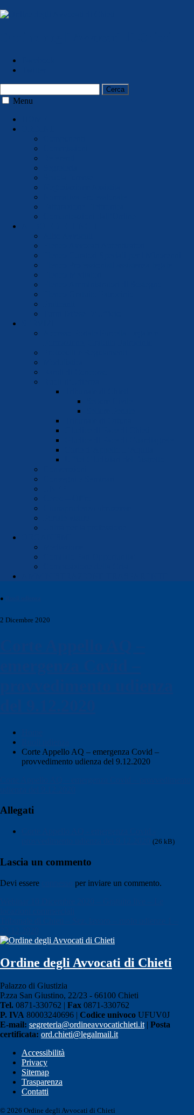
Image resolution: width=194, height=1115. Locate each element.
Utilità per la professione (84, 527)
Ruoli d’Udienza (71, 381)
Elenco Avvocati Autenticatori (94, 245)
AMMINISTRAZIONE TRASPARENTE (95, 576)
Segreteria (60, 167)
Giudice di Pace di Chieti (107, 430)
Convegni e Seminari (79, 478)
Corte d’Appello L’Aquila (109, 449)
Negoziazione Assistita (81, 187)
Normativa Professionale (85, 196)
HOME (34, 119)
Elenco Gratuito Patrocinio (88, 294)
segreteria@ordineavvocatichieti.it (86, 1024)
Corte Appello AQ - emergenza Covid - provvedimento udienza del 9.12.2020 (89, 836)
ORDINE (38, 128)
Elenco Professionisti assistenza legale (107, 265)
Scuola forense (68, 177)
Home (32, 732)
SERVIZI (38, 323)
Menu (23, 100)
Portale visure (66, 517)
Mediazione (63, 547)
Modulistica (63, 362)
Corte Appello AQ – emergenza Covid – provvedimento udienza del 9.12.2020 (86, 675)
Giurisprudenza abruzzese (87, 508)
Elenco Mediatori (72, 274)
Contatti (35, 1091)
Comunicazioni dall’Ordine (89, 216)
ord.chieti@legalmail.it (79, 1034)
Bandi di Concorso (75, 372)
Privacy (34, 1062)
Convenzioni (65, 469)
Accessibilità (43, 1052)
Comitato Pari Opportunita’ (89, 556)
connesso (57, 883)
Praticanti (59, 303)
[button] (5, 100)
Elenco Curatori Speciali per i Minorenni (112, 255)
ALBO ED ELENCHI (61, 226)
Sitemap (35, 1072)
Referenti (58, 158)
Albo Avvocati (68, 235)
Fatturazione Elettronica (83, 206)
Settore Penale (110, 410)
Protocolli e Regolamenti (85, 352)
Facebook (38, 60)
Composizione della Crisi (86, 566)
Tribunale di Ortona (98, 420)
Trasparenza (42, 1081)
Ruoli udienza (23, 598)
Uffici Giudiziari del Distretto (114, 459)
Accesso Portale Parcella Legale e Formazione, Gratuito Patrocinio (100, 337)
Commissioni (65, 148)
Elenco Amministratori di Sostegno (102, 284)
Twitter (34, 70)
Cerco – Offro (67, 498)
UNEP (54, 488)
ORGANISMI (46, 537)
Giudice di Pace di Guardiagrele (119, 440)
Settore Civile (109, 401)
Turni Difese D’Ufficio (82, 313)
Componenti (64, 138)
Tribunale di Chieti (96, 391)
